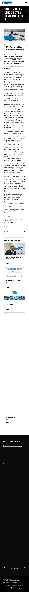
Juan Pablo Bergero (19, 219)
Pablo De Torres (18, 115)
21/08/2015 (6, 44)
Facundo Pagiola (8, 176)
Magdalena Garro (8, 129)
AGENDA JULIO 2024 (11, 417)
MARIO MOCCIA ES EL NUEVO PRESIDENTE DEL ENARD (13, 258)
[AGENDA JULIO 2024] (14, 363)
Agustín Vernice (18, 215)
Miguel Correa (7, 210)
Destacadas (8, 233)
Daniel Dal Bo (11, 115)
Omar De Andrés (8, 162)
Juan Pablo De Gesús (9, 220)
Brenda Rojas (17, 131)
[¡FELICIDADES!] (14, 296)
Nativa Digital (9, 579)
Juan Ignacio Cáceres (9, 117)
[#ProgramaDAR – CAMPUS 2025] (14, 272)
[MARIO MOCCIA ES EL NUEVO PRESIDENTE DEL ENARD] (14, 249)
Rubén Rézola (17, 92)
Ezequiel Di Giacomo (19, 209)
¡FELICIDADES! (9, 304)
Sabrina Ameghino (8, 102)
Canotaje (8, 37)
